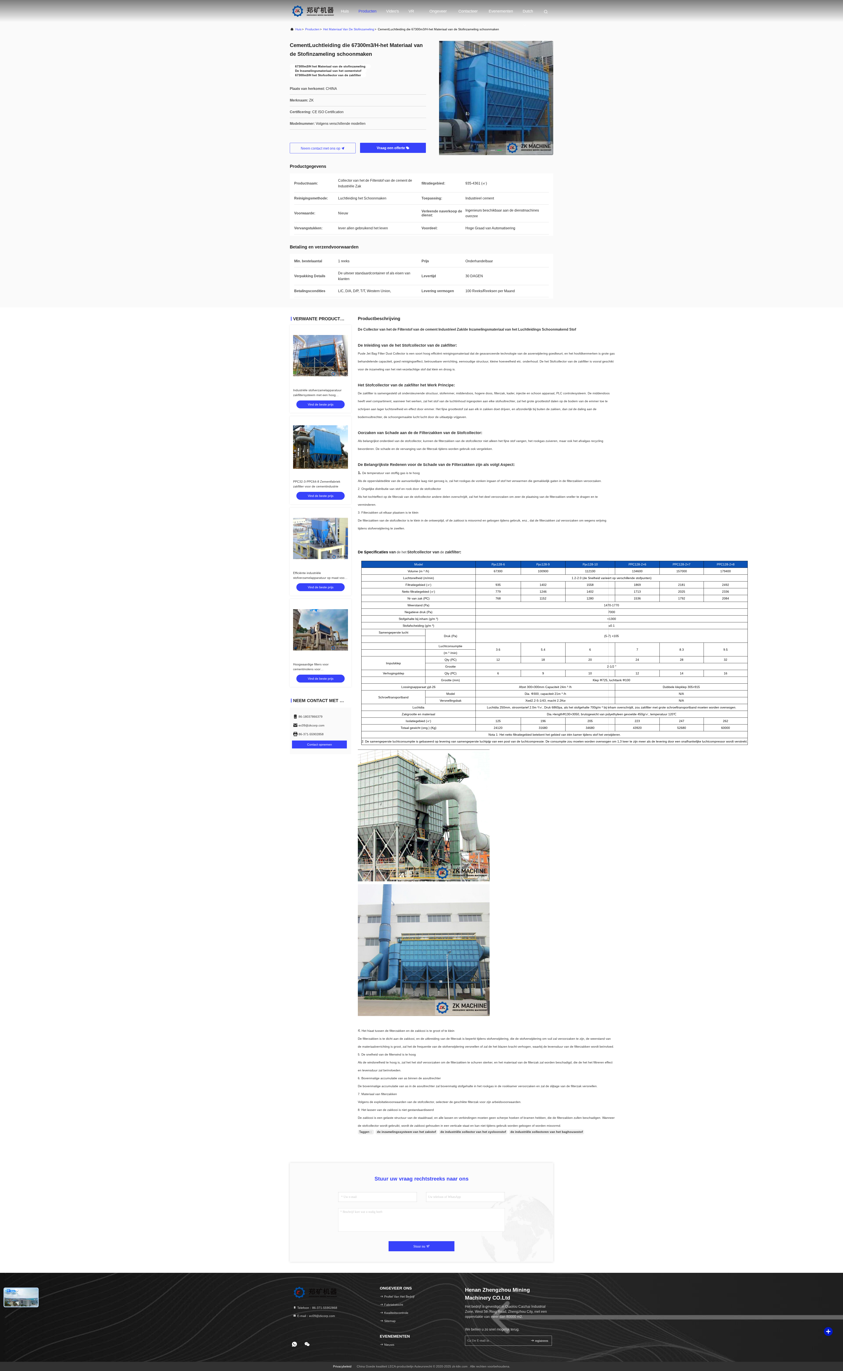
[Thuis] (313, 11)
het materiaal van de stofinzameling (348, 29)
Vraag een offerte (391, 148)
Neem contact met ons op (321, 148)
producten (312, 29)
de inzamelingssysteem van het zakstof (406, 1132)
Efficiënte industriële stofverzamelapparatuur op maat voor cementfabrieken (319, 577)
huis (298, 29)
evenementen (501, 11)
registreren (541, 1340)
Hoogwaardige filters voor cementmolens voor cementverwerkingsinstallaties (314, 669)
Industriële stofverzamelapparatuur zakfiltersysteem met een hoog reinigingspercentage (317, 395)
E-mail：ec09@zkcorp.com (315, 1316)
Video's (392, 11)
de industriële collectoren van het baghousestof (546, 1132)
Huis (345, 11)
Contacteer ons (468, 13)
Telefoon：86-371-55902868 (316, 1307)
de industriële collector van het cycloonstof (473, 1132)
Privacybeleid (342, 1366)
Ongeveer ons (438, 13)
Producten (367, 11)
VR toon (413, 13)
